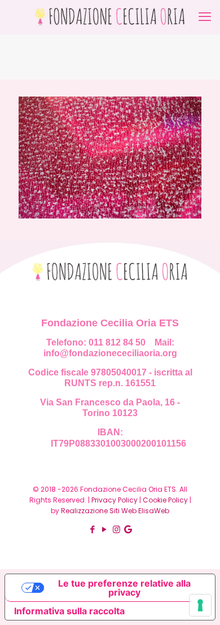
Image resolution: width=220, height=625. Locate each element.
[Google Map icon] (128, 529)
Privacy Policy (114, 500)
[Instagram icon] (116, 529)
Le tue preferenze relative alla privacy (124, 588)
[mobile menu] (204, 17)
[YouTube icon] (104, 529)
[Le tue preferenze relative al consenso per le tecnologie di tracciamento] (200, 605)
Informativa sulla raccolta (69, 611)
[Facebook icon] (93, 529)
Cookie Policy (165, 500)
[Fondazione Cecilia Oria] (110, 17)
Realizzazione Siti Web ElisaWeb (115, 510)
